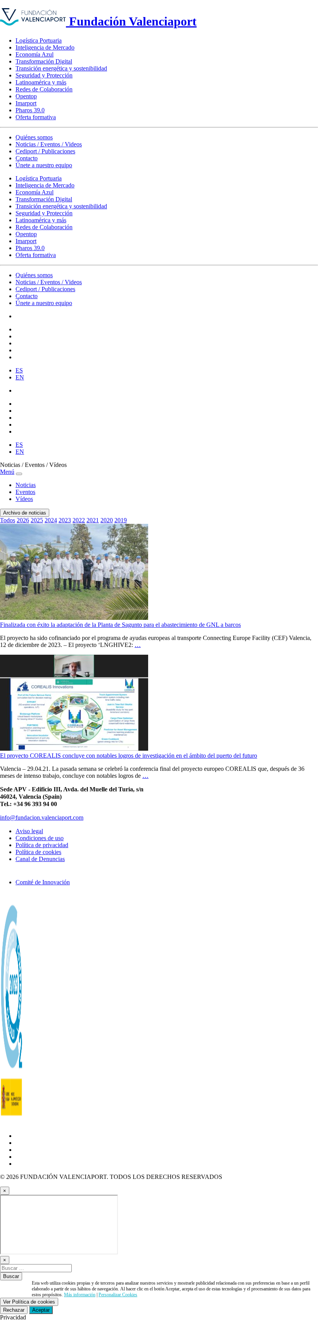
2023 (65, 520)
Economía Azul (35, 54)
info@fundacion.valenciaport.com (41, 817)
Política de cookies (38, 852)
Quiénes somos (34, 137)
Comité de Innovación (43, 882)
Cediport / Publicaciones (45, 151)
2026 (23, 520)
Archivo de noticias (24, 513)
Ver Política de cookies (29, 1302)
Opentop (26, 96)
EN (20, 377)
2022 (79, 520)
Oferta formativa (36, 117)
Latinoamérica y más (41, 82)
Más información (79, 1294)
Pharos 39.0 (30, 110)
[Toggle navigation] (19, 474)
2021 (92, 520)
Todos (7, 520)
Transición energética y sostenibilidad (61, 68)
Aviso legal (29, 831)
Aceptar (41, 1310)
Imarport (26, 103)
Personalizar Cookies (118, 1294)
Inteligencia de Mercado (45, 47)
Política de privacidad (42, 845)
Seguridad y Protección (44, 75)
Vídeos (24, 499)
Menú (7, 471)
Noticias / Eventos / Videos (49, 144)
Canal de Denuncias (40, 859)
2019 (120, 520)
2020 (106, 520)
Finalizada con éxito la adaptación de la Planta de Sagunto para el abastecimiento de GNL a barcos (120, 624)
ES (19, 370)
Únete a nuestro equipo (44, 165)
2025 (37, 520)
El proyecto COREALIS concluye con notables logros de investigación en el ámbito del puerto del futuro (128, 755)
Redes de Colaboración (44, 89)
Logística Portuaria (39, 40)
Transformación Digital (44, 61)
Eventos (25, 492)
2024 (51, 520)
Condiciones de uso (40, 838)
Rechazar (13, 1310)
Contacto (27, 158)
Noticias (26, 485)
